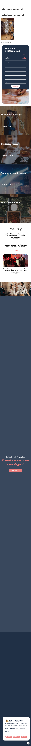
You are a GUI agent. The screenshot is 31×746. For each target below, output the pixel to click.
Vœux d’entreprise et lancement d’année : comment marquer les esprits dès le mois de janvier (15, 270)
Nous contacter (15, 470)
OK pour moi (9, 736)
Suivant (15, 86)
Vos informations (7, 58)
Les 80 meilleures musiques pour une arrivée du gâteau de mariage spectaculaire (15, 235)
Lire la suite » (15, 241)
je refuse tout (16, 736)
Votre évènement (24, 58)
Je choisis (24, 736)
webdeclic (18, 739)
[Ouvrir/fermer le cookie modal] (28, 743)
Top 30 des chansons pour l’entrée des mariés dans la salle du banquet (15, 246)
